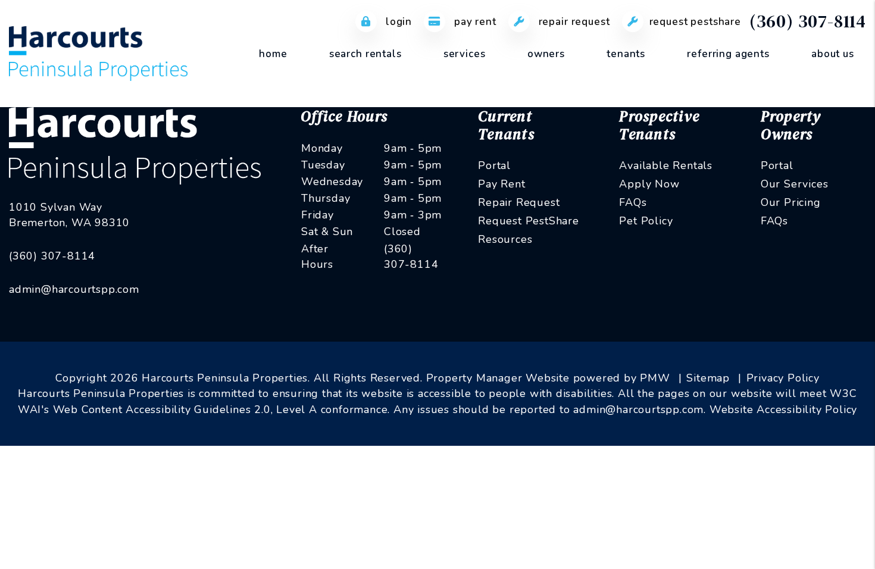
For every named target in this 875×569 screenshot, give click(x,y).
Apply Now (649, 184)
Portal (494, 165)
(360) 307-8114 (807, 21)
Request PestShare (695, 22)
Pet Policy (646, 221)
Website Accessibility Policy (783, 409)
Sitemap (708, 378)
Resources (505, 239)
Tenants (626, 54)
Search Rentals (365, 54)
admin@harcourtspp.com (74, 289)
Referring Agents (728, 54)
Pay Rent (473, 22)
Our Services (795, 184)
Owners (546, 54)
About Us (832, 54)
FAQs (632, 202)
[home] (98, 53)
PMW (655, 378)
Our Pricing (791, 202)
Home (273, 54)
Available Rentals (665, 165)
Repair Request (573, 22)
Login (397, 22)
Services (464, 54)
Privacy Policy (783, 378)
